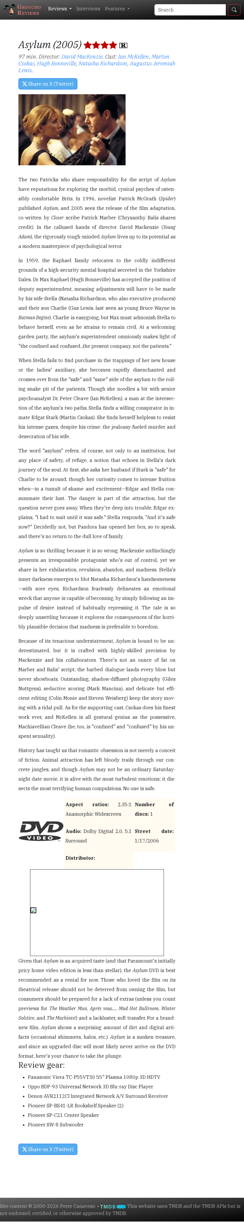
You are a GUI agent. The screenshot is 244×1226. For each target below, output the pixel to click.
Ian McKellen (133, 56)
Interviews (88, 9)
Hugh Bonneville (56, 63)
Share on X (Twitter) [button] (50, 84)
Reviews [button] (58, 9)
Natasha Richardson (103, 63)
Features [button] (115, 9)
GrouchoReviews (29, 10)
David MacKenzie (82, 56)
